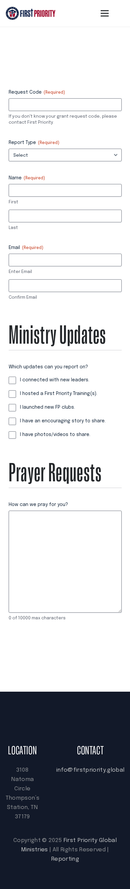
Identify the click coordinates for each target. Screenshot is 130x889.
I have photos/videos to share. (55, 434)
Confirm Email (23, 297)
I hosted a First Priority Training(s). (58, 393)
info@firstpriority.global (90, 770)
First (13, 202)
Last (13, 228)
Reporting (65, 859)
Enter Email (20, 272)
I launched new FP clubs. (47, 407)
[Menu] (104, 13)
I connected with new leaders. (54, 380)
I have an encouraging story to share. (63, 421)
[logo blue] (30, 13)
